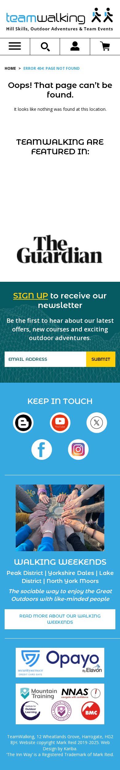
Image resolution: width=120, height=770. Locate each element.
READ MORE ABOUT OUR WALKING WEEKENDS (60, 619)
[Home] (60, 20)
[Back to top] (103, 753)
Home (10, 68)
